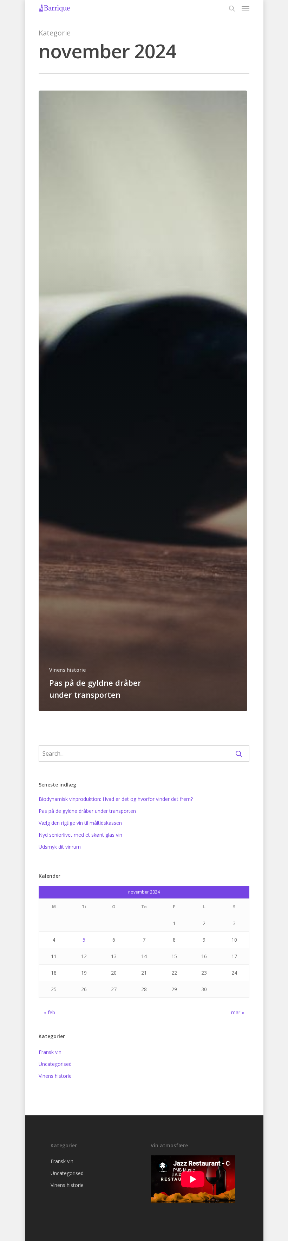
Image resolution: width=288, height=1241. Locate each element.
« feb (49, 1012)
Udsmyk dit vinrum (60, 846)
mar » (237, 1012)
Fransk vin (50, 1052)
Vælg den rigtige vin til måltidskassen (80, 822)
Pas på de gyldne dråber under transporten (87, 811)
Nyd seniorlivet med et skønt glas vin (80, 834)
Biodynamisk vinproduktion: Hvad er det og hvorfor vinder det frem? (116, 799)
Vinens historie (67, 669)
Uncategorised (55, 1064)
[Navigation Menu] (245, 8)
